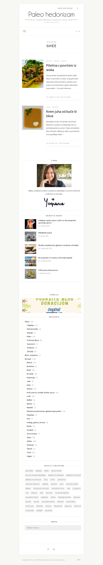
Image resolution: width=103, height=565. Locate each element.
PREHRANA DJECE (45, 233)
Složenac (30, 445)
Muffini (29, 400)
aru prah (29, 471)
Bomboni (30, 366)
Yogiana (67, 97)
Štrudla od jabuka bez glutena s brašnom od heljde (58, 245)
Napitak (30, 407)
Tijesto (29, 448)
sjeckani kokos (48, 502)
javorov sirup (72, 484)
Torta (29, 452)
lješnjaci (77, 488)
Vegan (29, 456)
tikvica (48, 506)
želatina (48, 511)
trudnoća (58, 506)
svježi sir (30, 506)
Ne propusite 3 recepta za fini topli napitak (55, 257)
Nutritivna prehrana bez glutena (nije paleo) (44, 411)
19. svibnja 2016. (53, 97)
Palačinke (30, 415)
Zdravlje (30, 351)
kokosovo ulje (58, 488)
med (41, 493)
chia (45, 480)
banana (39, 471)
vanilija (68, 506)
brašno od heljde (73, 475)
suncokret (70, 502)
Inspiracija (31, 377)
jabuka (45, 484)
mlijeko (49, 493)
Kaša (29, 385)
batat (47, 471)
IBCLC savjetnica (31, 355)
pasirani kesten (64, 497)
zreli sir (77, 506)
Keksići (29, 389)
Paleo (29, 336)
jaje (61, 484)
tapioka (39, 506)
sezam (36, 502)
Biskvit (29, 362)
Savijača (30, 430)
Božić (29, 370)
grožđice (62, 480)
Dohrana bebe (32, 329)
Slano (63, 61)
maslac (34, 493)
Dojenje (30, 333)
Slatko (29, 441)
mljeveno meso (32, 497)
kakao (28, 488)
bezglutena (56, 471)
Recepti (49, 61)
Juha (48, 107)
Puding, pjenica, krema (36, 422)
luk (27, 493)
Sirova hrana (32, 433)
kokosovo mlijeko (41, 488)
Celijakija (30, 325)
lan (68, 488)
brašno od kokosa (33, 480)
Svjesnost (31, 344)
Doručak (30, 374)
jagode (54, 484)
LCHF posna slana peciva (48, 270)
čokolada (30, 511)
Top (78, 560)
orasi (53, 497)
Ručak (56, 61)
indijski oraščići (33, 484)
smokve (60, 502)
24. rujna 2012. (52, 143)
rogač (28, 502)
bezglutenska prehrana (36, 475)
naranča (44, 497)
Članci (27, 321)
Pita (28, 418)
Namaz (29, 404)
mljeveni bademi (62, 493)
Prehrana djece (33, 340)
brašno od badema (56, 475)
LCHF (29, 396)
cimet (52, 480)
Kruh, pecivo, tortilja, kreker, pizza (40, 392)
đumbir (39, 511)
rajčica (77, 497)
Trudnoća (30, 347)
